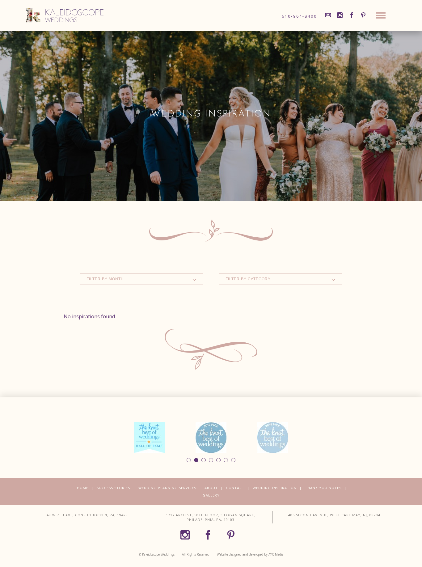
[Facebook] (351, 15)
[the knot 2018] (272, 437)
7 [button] (233, 460)
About (211, 487)
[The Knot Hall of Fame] (149, 437)
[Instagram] (340, 15)
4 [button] (211, 460)
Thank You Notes (323, 487)
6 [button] (226, 460)
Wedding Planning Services (167, 487)
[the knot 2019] (211, 437)
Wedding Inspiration (275, 487)
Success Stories (113, 487)
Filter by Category (248, 279)
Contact (235, 487)
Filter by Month (105, 279)
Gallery (211, 495)
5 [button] (218, 460)
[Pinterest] (363, 15)
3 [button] (203, 460)
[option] (149, 437)
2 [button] (196, 460)
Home (82, 487)
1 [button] (189, 460)
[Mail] (328, 15)
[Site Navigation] (381, 17)
